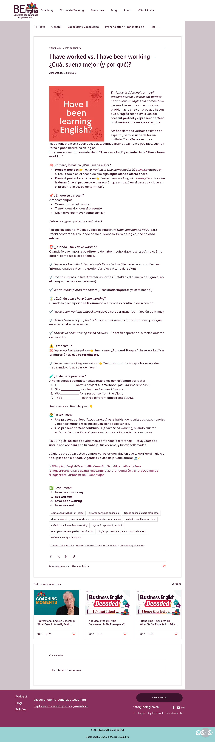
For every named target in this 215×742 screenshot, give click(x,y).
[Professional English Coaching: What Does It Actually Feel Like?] (56, 602)
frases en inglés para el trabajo (141, 513)
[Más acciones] (164, 48)
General (56, 27)
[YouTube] (178, 708)
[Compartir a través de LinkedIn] (66, 556)
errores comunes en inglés (104, 513)
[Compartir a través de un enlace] (73, 556)
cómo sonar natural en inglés (67, 513)
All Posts (39, 27)
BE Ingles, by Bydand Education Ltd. (158, 713)
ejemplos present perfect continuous (72, 531)
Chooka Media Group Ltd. (115, 737)
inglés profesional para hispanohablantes (122, 531)
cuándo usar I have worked (141, 519)
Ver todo (176, 583)
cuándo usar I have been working (69, 525)
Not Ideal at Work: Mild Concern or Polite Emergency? (106, 622)
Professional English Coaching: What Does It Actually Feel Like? (56, 622)
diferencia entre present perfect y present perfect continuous (86, 519)
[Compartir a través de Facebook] (50, 556)
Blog (18, 703)
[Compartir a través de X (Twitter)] (58, 556)
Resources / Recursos (132, 545)
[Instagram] (183, 708)
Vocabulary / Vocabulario (83, 27)
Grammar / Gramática (62, 545)
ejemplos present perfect (107, 525)
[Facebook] (173, 708)
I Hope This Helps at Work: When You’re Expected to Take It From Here (158, 622)
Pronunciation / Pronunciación (124, 27)
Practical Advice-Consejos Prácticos (96, 545)
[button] (97, 10)
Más (153, 27)
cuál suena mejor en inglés (66, 537)
